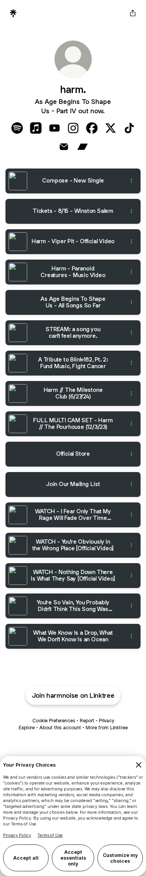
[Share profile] (133, 13)
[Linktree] (13, 13)
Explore (27, 727)
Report (87, 720)
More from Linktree (107, 727)
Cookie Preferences (53, 720)
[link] (17, 128)
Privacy (106, 720)
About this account (60, 727)
